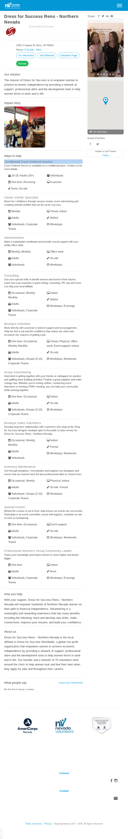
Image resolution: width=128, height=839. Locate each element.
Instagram (116, 781)
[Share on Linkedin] (107, 16)
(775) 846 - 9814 (33, 49)
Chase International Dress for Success (35, 128)
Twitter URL (97, 144)
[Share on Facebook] (98, 16)
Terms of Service (33, 823)
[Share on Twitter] (103, 16)
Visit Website (47, 55)
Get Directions (100, 132)
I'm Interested (26, 55)
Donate (22, 63)
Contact (116, 799)
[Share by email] (111, 16)
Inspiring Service (62, 823)
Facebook (111, 781)
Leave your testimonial (71, 682)
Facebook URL (90, 144)
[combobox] (1, 834)
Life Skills (37, 26)
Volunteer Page (68, 55)
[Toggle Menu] (119, 5)
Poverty (49, 26)
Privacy (48, 823)
